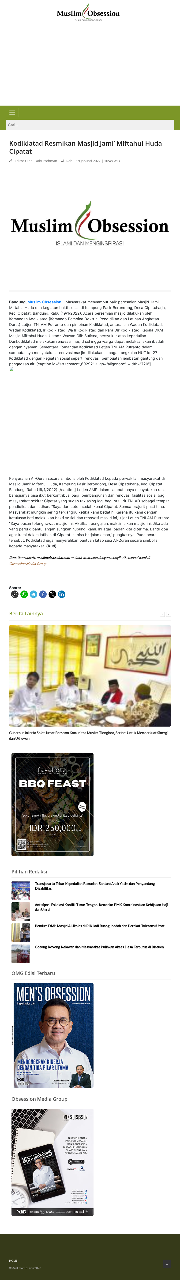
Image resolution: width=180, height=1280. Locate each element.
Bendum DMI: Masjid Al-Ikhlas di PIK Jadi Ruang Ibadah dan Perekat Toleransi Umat (100, 926)
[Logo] (88, 11)
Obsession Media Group (27, 563)
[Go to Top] (167, 1264)
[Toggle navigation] (12, 112)
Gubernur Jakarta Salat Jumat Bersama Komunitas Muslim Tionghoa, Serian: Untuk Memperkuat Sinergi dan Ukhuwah (88, 735)
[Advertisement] (90, 70)
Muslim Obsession (44, 302)
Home (13, 1261)
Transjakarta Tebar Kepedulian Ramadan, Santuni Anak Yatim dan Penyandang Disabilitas (95, 885)
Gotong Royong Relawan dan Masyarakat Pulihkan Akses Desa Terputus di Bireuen (99, 947)
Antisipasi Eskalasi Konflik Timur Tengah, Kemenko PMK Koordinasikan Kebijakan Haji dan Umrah (101, 907)
